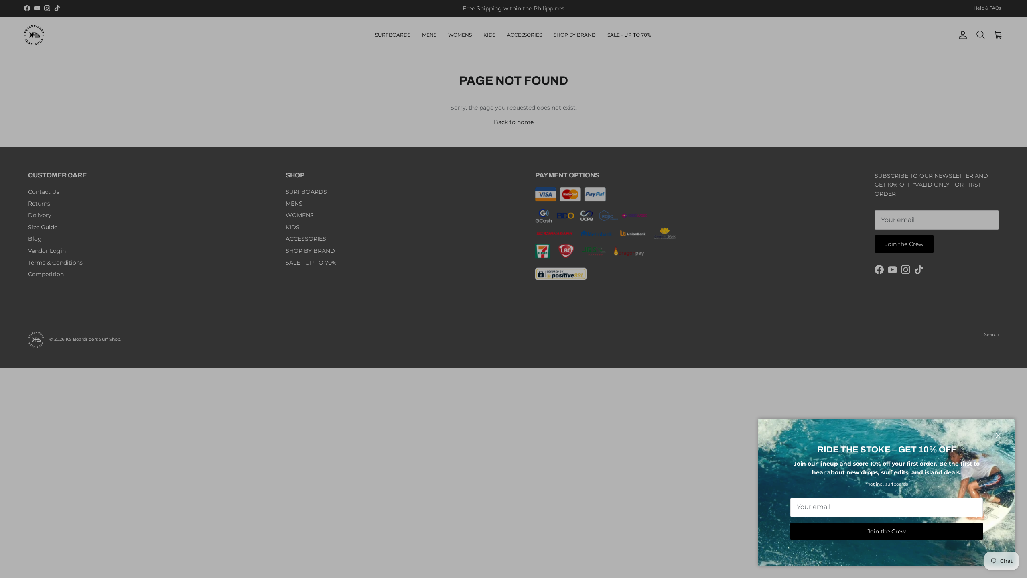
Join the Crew (886, 531)
